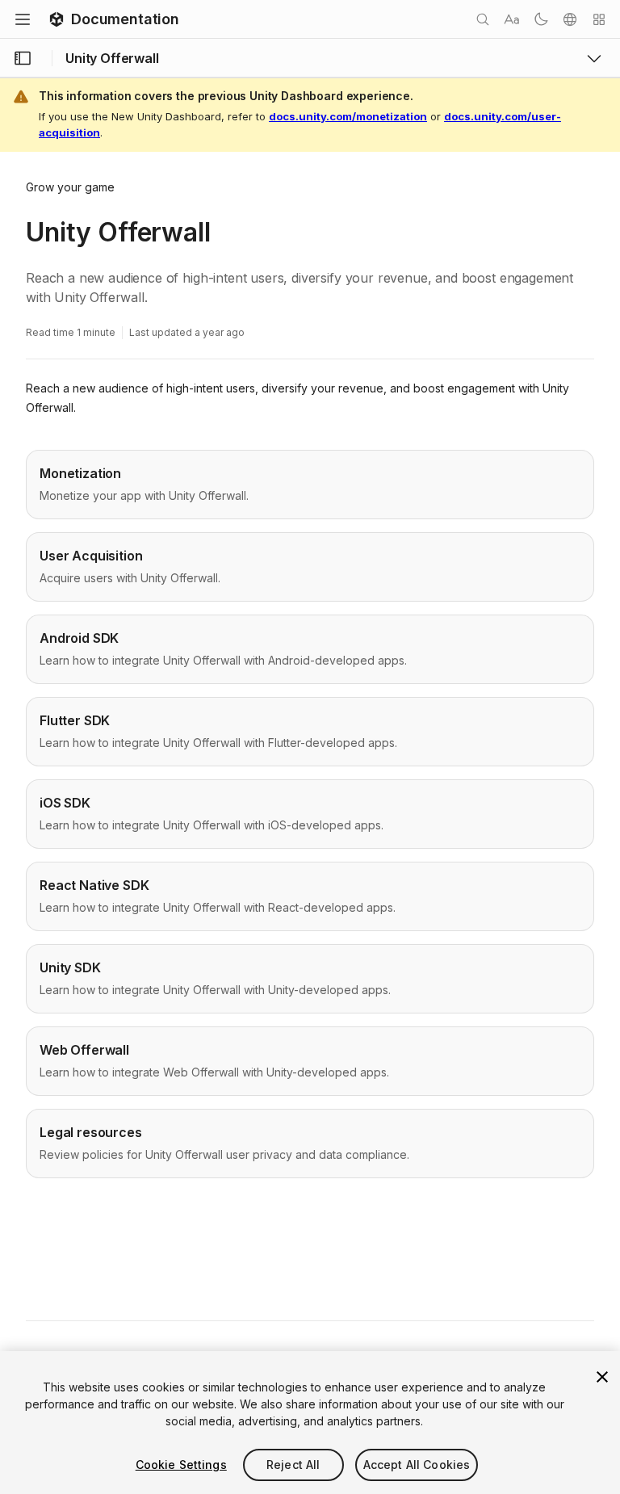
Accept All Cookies (417, 1464)
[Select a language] (570, 19)
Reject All (293, 1464)
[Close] (602, 1377)
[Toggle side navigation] (22, 58)
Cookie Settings (181, 1464)
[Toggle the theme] (541, 19)
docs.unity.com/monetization (348, 116)
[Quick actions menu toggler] (599, 19)
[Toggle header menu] (22, 19)
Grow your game (70, 187)
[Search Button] (482, 19)
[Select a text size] (512, 19)
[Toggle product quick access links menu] (594, 58)
